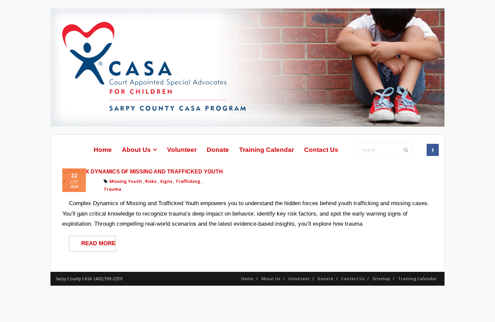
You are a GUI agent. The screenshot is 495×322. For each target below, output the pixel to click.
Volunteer (299, 279)
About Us (270, 279)
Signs (166, 181)
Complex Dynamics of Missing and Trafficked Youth (142, 171)
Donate (325, 279)
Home (247, 279)
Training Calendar (417, 279)
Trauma (112, 189)
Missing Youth (125, 181)
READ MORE (98, 243)
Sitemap (381, 279)
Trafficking (187, 181)
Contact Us (353, 279)
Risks (151, 181)
